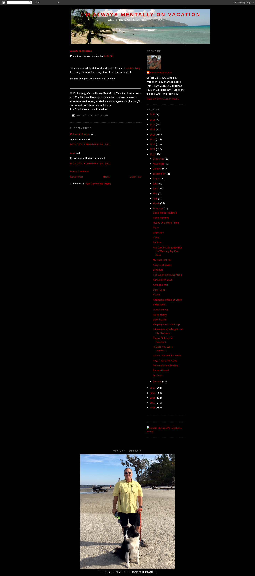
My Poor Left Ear (162, 259)
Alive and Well (160, 284)
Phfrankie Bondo (79, 134)
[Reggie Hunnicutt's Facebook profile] (166, 431)
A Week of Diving (162, 264)
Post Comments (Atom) (98, 183)
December (158, 158)
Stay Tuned (159, 289)
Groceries (158, 232)
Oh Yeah (157, 375)
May (155, 193)
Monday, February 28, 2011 (90, 144)
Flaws (156, 237)
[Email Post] (73, 115)
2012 (152, 149)
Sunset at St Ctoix (162, 279)
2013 (152, 144)
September (159, 173)
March (156, 203)
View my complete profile (163, 99)
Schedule (158, 269)
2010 (152, 387)
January (157, 381)
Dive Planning (160, 309)
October (157, 168)
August (156, 178)
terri (72, 153)
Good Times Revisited (165, 212)
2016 (152, 129)
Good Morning (81, 51)
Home (106, 176)
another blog (133, 68)
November (158, 163)
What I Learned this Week (167, 355)
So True (157, 242)
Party (156, 227)
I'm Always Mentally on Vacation (141, 14)
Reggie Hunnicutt (161, 72)
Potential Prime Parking (165, 365)
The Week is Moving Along (167, 274)
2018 (152, 119)
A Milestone (159, 304)
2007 (152, 402)
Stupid (156, 294)
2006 (152, 407)
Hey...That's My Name (165, 360)
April (154, 198)
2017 (152, 124)
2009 (152, 392)
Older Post (135, 176)
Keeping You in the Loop (166, 324)
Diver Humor (160, 319)
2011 (152, 154)
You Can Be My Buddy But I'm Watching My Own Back (167, 251)
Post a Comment (79, 171)
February (158, 208)
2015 (152, 134)
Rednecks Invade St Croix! (167, 299)
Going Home (160, 314)
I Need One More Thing (166, 222)
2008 (152, 397)
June (155, 188)
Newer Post (76, 176)
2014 (152, 139)
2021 (152, 114)
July (155, 183)
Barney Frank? (161, 370)
